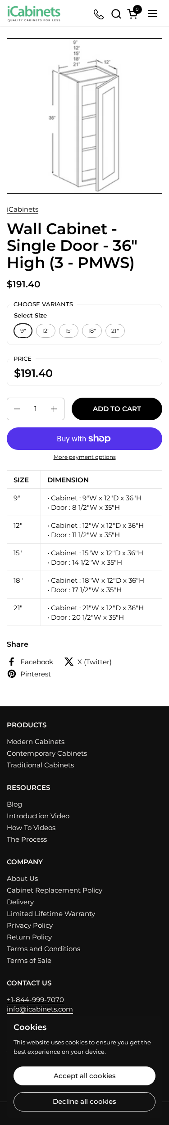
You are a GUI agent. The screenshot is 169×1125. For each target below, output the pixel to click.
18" (92, 330)
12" (46, 330)
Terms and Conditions (43, 948)
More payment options (85, 457)
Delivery (20, 902)
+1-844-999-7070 (35, 999)
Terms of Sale (29, 960)
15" (69, 330)
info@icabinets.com (40, 1009)
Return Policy (29, 937)
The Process (27, 839)
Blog (14, 804)
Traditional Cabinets (40, 765)
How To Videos (31, 827)
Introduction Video (38, 816)
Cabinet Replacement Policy (54, 890)
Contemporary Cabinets (47, 753)
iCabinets (22, 209)
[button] (116, 13)
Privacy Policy (30, 925)
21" (115, 330)
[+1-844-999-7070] (99, 13)
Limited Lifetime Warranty (51, 913)
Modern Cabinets (35, 741)
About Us (22, 878)
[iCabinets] (34, 14)
